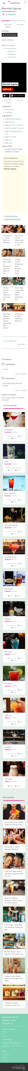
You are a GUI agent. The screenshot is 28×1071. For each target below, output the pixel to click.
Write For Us (5, 1056)
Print (6, 95)
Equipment (12, 51)
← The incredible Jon (9, 341)
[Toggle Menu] (4, 3)
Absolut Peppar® (15, 119)
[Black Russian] (14, 584)
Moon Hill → (22, 344)
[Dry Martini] (14, 744)
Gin (3, 1034)
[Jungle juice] (14, 712)
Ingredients (12, 54)
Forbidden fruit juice (16, 128)
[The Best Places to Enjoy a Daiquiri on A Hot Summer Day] (7, 289)
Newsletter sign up (10, 1017)
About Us (5, 1058)
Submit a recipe (9, 1020)
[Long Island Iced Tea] (14, 522)
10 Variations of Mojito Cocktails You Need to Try (12, 1046)
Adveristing (5, 1053)
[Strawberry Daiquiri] (14, 553)
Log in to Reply (20, 374)
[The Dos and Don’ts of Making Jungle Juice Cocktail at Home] (19, 236)
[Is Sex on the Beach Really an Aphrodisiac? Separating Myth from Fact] (7, 262)
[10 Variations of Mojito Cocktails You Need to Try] (19, 313)
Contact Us (5, 1060)
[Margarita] (14, 615)
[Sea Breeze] (14, 680)
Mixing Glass (9, 109)
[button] (2, 20)
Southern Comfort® (16, 125)
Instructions (12, 57)
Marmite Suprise (10, 49)
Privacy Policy (21, 1065)
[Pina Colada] (14, 774)
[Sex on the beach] (14, 490)
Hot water (12, 137)
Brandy (12, 122)
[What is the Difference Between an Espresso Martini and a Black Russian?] (7, 317)
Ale (10, 140)
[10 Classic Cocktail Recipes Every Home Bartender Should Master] (19, 262)
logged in (14, 398)
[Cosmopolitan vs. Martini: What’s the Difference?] (7, 235)
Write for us (7, 1023)
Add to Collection (8, 40)
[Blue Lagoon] (14, 648)
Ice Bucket (8, 113)
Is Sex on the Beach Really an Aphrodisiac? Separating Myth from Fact (14, 1042)
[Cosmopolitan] (14, 426)
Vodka (4, 1032)
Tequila (4, 1036)
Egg (10, 143)
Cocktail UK (12, 14)
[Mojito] (14, 458)
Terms (16, 1065)
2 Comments (20, 21)
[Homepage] (14, 2)
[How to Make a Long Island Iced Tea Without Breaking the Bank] (19, 289)
